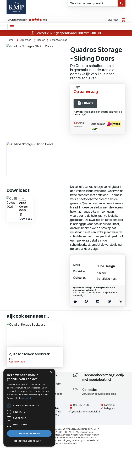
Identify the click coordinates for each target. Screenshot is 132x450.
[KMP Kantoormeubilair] (16, 8)
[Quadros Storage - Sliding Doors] (30, 46)
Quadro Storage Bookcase (29, 354)
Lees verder (27, 398)
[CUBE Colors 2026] (12, 202)
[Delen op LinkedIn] (97, 301)
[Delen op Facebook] (86, 301)
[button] (29, 441)
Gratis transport (18, 19)
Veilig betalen (98, 123)
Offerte (87, 103)
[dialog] (29, 408)
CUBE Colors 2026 (23, 204)
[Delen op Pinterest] (109, 301)
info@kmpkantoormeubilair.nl (84, 411)
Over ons (112, 20)
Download (26, 218)
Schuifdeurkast (58, 40)
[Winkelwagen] (123, 20)
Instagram (109, 408)
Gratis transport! (79, 124)
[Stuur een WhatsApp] (118, 301)
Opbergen (25, 40)
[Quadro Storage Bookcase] (26, 324)
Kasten (41, 40)
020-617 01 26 (81, 405)
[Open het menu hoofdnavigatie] (11, 26)
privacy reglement (67, 443)
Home (10, 40)
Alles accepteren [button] (29, 433)
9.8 (45, 19)
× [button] (51, 372)
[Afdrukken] (76, 301)
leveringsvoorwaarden (85, 440)
